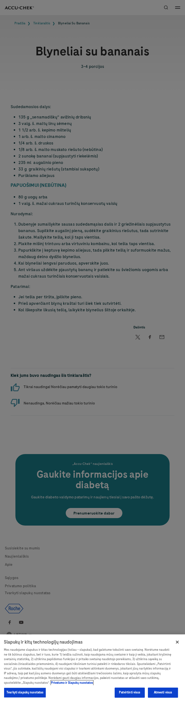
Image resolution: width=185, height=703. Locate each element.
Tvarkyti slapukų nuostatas (25, 692)
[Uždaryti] (177, 642)
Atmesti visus (163, 692)
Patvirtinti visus (129, 692)
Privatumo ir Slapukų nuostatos (72, 683)
